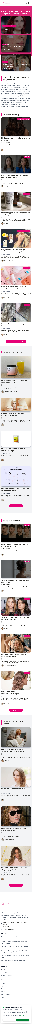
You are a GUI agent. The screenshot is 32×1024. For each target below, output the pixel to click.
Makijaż (3, 991)
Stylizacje (3, 986)
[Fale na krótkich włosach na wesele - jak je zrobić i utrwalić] (16, 643)
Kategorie (4, 980)
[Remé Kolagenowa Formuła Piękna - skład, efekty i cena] (16, 367)
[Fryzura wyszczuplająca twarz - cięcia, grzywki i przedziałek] (16, 164)
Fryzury (3, 997)
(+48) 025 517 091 (7, 926)
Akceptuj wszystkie (23, 1020)
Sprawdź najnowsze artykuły (16, 341)
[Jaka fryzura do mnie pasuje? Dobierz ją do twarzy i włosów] (16, 606)
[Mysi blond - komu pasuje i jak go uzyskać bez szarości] (16, 777)
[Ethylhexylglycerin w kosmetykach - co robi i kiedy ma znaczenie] (16, 201)
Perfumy (3, 989)
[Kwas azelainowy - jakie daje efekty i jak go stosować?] (16, 43)
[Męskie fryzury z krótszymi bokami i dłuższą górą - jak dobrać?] (16, 533)
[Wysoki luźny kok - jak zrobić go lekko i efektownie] (16, 569)
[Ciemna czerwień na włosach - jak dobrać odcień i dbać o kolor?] (16, 25)
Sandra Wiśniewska (9, 424)
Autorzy (4, 966)
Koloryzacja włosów (6, 1000)
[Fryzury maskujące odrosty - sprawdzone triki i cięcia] (16, 680)
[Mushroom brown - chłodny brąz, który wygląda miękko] (16, 126)
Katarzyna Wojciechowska (11, 391)
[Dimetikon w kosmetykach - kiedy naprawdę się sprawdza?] (16, 404)
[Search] (29, 3)
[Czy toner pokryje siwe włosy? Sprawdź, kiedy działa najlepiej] (16, 737)
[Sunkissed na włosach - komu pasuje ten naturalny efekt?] (16, 312)
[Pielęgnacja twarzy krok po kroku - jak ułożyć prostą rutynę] (16, 476)
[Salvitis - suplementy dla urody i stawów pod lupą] (16, 439)
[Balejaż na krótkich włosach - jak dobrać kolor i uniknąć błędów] (16, 238)
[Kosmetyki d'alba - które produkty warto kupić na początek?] (16, 275)
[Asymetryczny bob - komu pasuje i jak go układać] (16, 62)
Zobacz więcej (16, 505)
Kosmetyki (3, 983)
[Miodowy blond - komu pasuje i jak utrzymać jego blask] (16, 856)
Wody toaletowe (5, 994)
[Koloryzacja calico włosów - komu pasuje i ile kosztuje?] (16, 816)
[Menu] (26, 3)
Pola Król (7, 460)
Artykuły (4, 933)
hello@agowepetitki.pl (9, 929)
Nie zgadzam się (9, 1020)
